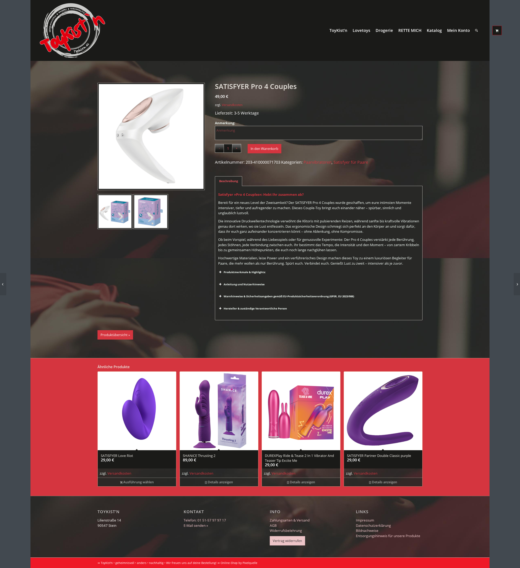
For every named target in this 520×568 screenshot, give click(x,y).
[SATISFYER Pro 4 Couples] (151, 136)
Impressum (365, 520)
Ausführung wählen (138, 482)
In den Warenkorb (264, 148)
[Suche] (476, 30)
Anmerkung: (225, 123)
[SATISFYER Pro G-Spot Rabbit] (3, 284)
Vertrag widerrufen (287, 541)
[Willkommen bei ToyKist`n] (72, 30)
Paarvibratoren (317, 162)
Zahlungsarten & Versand (290, 520)
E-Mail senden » (196, 525)
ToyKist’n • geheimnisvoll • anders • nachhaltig (132, 563)
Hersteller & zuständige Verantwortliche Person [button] (255, 308)
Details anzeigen (220, 482)
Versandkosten (232, 105)
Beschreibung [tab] (228, 181)
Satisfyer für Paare (351, 162)
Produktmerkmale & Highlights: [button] (245, 272)
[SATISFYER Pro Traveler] (517, 284)
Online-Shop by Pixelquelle (239, 563)
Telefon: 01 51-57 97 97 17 (205, 520)
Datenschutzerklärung (373, 525)
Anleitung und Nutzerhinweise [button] (244, 284)
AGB (273, 525)
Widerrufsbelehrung (286, 530)
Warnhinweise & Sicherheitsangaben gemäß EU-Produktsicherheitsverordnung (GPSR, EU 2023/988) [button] (289, 296)
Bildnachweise (367, 530)
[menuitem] (338, 30)
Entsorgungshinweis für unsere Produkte (388, 535)
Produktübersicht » (115, 335)
